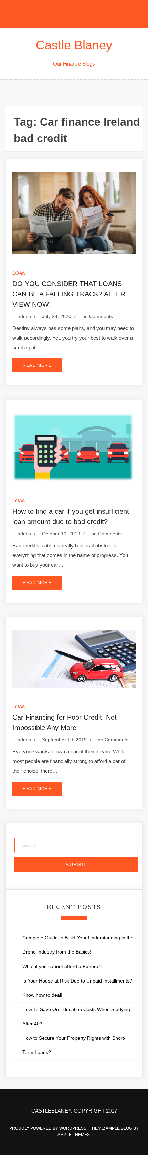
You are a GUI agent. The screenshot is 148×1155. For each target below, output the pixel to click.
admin (24, 316)
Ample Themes (73, 1134)
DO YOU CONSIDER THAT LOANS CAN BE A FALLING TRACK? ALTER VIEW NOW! (68, 294)
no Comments (97, 316)
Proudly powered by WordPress (48, 1128)
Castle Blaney (74, 45)
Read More (37, 365)
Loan (18, 273)
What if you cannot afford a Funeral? (63, 966)
